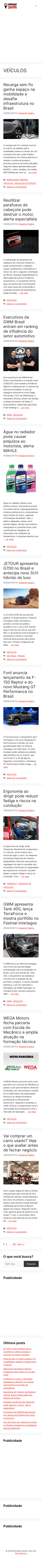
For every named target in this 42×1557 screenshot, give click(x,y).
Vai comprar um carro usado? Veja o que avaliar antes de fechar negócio (20, 1143)
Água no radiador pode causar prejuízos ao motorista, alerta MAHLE (19, 441)
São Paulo (11, 656)
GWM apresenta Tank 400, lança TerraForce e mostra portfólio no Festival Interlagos (21, 913)
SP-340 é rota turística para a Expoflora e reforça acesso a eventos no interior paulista (17, 1352)
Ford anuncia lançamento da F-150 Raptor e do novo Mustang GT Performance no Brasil (19, 684)
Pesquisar (31, 1264)
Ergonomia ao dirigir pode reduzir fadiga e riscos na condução (20, 798)
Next (20, 1244)
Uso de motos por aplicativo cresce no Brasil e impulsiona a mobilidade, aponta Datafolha (20, 1425)
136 (14, 1244)
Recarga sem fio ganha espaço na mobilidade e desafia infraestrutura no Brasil (19, 1362)
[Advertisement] (21, 37)
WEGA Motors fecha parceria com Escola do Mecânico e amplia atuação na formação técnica (20, 1030)
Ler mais (33, 172)
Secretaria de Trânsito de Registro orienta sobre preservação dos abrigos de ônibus (19, 1395)
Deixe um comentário (17, 187)
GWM (9, 415)
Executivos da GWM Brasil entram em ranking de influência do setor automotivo (20, 326)
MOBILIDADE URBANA (17, 180)
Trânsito (21, 656)
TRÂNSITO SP (24, 884)
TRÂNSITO (12, 884)
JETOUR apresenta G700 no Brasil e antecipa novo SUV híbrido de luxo (20, 570)
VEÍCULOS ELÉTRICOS (25, 183)
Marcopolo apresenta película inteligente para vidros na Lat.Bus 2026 (19, 1372)
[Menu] (36, 6)
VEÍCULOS (8, 183)
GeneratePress (21, 1553)
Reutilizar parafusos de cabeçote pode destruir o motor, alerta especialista (20, 209)
